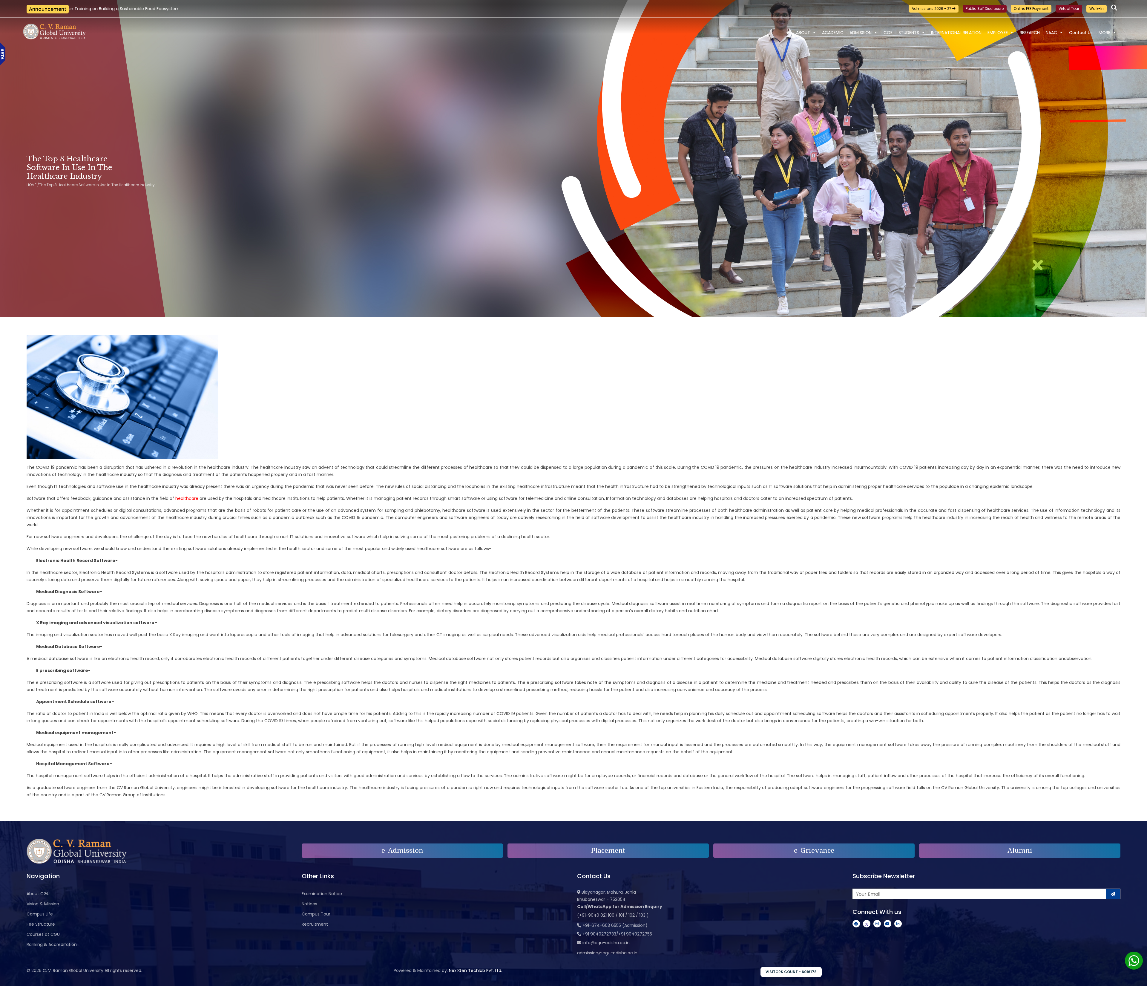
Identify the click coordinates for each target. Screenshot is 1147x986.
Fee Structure (41, 924)
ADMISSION (860, 33)
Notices (309, 904)
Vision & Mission (43, 904)
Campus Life (40, 914)
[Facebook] (856, 923)
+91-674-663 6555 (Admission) (615, 925)
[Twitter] (866, 923)
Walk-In (1096, 8)
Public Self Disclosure (985, 8)
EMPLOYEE (997, 33)
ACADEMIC (833, 33)
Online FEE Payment (1031, 8)
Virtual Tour (1069, 8)
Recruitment (315, 924)
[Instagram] (877, 923)
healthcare (186, 498)
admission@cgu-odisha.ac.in (607, 953)
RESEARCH (1030, 33)
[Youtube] (887, 923)
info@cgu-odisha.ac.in (606, 943)
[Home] (788, 33)
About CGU (38, 894)
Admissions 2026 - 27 (932, 8)
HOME (31, 184)
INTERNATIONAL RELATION (956, 33)
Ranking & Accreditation (52, 944)
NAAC (1051, 33)
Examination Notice (322, 894)
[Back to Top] (1137, 978)
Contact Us (1081, 33)
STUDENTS (908, 33)
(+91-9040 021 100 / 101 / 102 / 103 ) (613, 915)
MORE (1104, 33)
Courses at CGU (43, 934)
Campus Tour (316, 914)
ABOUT (803, 33)
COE (888, 33)
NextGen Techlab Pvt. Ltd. (475, 970)
